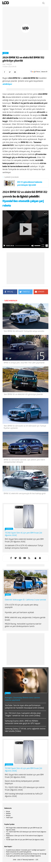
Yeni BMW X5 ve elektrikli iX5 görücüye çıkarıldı (23, 394)
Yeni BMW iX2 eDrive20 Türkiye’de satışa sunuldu (24, 331)
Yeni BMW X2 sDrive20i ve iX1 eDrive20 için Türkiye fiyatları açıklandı (25, 427)
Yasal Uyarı (9, 817)
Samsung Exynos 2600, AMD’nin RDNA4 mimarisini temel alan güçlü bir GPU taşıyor (22, 722)
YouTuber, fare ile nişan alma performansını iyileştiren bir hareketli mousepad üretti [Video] (24, 707)
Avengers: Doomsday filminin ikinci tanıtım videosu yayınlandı (22, 699)
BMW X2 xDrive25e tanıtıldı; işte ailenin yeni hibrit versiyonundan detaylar (24, 461)
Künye (8, 811)
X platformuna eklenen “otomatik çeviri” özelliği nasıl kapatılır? (25, 850)
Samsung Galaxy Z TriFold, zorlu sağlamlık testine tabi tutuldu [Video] (25, 730)
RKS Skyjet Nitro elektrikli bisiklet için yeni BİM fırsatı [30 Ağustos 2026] (24, 540)
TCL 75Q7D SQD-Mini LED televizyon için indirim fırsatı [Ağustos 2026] (24, 789)
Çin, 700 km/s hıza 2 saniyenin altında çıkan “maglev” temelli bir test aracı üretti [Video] (23, 714)
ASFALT (5, 53)
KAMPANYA (9, 529)
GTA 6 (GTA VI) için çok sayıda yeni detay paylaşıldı (21, 606)
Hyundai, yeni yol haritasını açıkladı (19, 613)
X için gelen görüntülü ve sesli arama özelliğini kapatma (23, 856)
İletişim (8, 815)
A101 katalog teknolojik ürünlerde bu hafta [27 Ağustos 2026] (24, 795)
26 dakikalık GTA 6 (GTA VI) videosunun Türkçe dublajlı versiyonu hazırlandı (24, 547)
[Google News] (39, 71)
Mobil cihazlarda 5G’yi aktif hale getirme (18, 852)
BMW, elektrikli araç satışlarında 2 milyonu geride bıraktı (25, 619)
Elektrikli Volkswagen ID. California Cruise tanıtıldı (25, 600)
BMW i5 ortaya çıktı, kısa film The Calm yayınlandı (24, 363)
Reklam (8, 813)
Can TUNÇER (7, 64)
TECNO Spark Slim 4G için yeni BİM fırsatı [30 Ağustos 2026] (23, 534)
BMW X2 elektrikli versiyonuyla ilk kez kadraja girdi (25, 494)
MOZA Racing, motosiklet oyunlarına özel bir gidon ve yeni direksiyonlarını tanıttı (23, 625)
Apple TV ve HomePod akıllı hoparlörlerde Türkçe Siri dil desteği (26, 854)
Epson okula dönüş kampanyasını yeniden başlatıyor (22, 782)
